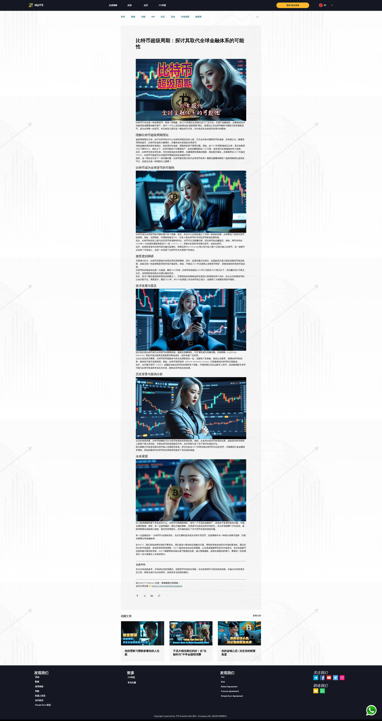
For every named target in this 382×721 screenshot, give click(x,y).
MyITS (39, 5)
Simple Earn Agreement (232, 696)
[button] (113, 5)
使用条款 (39, 686)
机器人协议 (40, 695)
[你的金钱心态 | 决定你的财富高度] (239, 633)
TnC (223, 677)
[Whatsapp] (322, 690)
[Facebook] (322, 677)
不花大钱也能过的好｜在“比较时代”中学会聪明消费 (190, 652)
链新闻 (198, 17)
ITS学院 (131, 677)
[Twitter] (335, 677)
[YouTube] (328, 677)
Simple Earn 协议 (43, 705)
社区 (163, 17)
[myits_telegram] (315, 677)
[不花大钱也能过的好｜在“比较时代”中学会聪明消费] (191, 633)
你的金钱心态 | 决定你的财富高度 (238, 652)
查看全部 (257, 615)
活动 (173, 17)
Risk (223, 681)
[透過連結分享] (159, 595)
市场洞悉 (185, 17)
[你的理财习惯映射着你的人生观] (142, 633)
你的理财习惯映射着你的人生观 (142, 652)
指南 (133, 17)
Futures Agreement (230, 691)
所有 (123, 17)
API (153, 17)
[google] (315, 690)
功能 (143, 17)
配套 (37, 681)
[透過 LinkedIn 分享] (151, 595)
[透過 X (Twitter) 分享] (144, 595)
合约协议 (39, 700)
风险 (37, 691)
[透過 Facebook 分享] (137, 595)
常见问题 (132, 682)
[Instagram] (342, 677)
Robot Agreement (229, 686)
